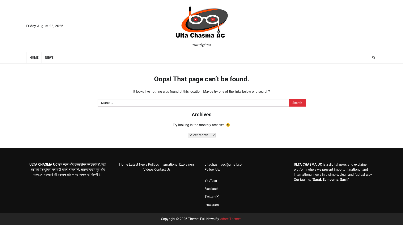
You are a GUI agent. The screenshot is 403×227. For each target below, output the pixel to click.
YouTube (211, 181)
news (49, 57)
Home (34, 57)
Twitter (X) (212, 197)
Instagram (212, 205)
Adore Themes (230, 219)
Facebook (212, 189)
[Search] (373, 57)
